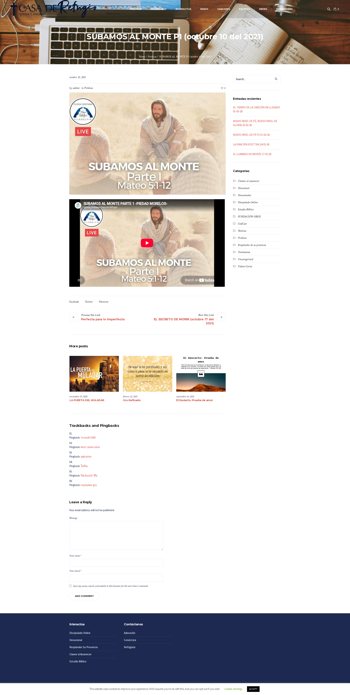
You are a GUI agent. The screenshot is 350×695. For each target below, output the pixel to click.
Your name (75, 555)
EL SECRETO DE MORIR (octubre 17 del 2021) (184, 321)
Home (142, 57)
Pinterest (103, 302)
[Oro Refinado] (147, 374)
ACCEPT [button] (253, 689)
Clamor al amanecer (248, 181)
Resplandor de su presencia (252, 245)
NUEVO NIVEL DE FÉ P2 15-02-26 (251, 134)
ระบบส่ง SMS (88, 437)
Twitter (89, 302)
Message (73, 518)
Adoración (129, 633)
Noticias (242, 231)
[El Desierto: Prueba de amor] (201, 374)
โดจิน (84, 466)
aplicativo (86, 456)
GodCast (242, 224)
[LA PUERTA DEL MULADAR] (94, 374)
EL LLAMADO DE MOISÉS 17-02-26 (252, 154)
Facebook (74, 302)
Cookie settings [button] (233, 689)
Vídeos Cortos (245, 266)
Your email (75, 571)
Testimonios (244, 252)
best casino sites (90, 447)
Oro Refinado (132, 400)
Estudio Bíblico (245, 209)
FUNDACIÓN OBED (249, 217)
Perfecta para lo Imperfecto (103, 319)
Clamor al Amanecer (80, 654)
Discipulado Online (248, 202)
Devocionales (244, 195)
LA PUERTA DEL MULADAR (86, 400)
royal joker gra (89, 485)
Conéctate (130, 640)
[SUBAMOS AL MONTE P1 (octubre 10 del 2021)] (147, 143)
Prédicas (152, 57)
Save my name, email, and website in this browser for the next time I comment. (110, 586)
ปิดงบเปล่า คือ (89, 475)
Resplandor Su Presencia (83, 647)
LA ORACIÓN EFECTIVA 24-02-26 (251, 144)
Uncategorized (245, 259)
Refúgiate (129, 647)
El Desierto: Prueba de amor (194, 400)
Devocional (243, 188)
